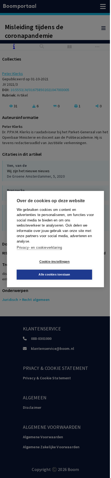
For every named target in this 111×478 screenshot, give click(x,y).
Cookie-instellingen (54, 262)
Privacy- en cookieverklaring (39, 247)
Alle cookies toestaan (54, 274)
